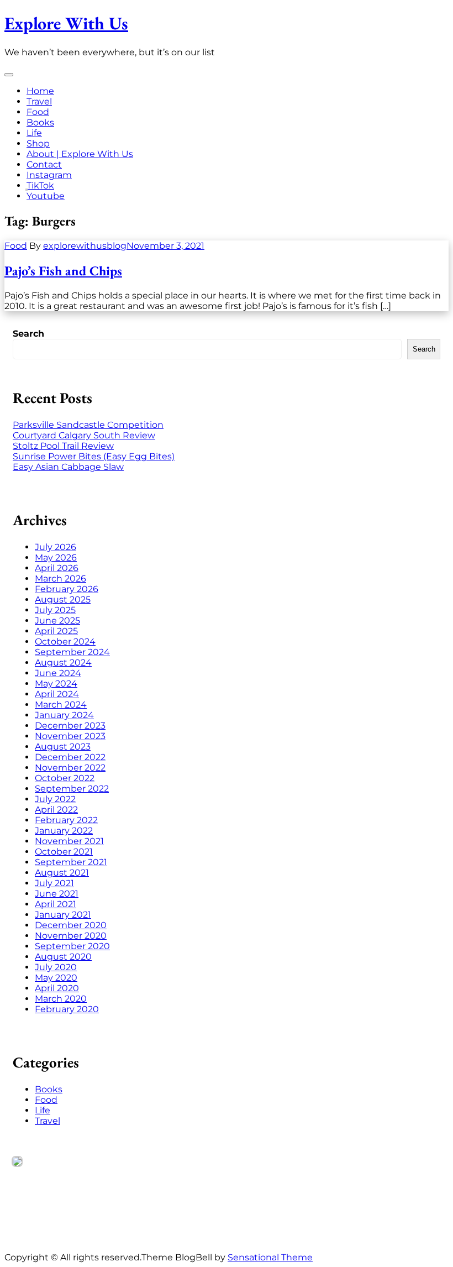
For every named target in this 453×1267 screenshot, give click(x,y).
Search (28, 333)
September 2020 (72, 946)
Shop (38, 143)
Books (40, 122)
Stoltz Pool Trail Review (63, 446)
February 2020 (67, 1009)
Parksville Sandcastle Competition (88, 425)
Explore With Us (66, 23)
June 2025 (57, 620)
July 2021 (54, 883)
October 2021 (64, 851)
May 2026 (56, 557)
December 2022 (70, 757)
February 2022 (66, 820)
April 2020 (57, 988)
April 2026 (56, 568)
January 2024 (64, 715)
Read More (37, 1213)
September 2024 (72, 652)
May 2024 (56, 683)
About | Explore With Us (80, 154)
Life (34, 133)
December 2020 (71, 925)
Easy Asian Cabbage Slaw (68, 467)
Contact (44, 164)
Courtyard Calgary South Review (84, 435)
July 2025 (55, 610)
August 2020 (63, 956)
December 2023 (70, 725)
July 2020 (56, 967)
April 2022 (56, 809)
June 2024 (58, 673)
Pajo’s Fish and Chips (63, 270)
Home (40, 91)
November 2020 (71, 935)
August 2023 (63, 746)
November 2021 (69, 841)
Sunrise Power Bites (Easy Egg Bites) (94, 456)
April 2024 (57, 694)
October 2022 (64, 778)
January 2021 (63, 914)
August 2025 (63, 599)
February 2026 (66, 589)
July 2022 (55, 799)
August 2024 (63, 662)
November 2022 (70, 767)
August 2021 (62, 872)
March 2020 (61, 998)
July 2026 (55, 547)
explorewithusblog (85, 245)
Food (38, 112)
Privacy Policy (42, 1224)
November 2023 (70, 736)
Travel (39, 101)
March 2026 (60, 578)
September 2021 (71, 862)
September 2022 (72, 788)
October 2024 (65, 641)
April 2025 (56, 631)
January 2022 (64, 830)
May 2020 (56, 977)
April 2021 (55, 904)
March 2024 (61, 704)
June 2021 (56, 893)
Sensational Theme (270, 1257)
